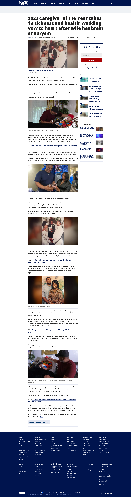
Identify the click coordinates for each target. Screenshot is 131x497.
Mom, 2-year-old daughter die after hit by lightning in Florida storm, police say (86, 135)
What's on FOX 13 (39, 473)
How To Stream (102, 439)
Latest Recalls (22, 468)
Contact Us (69, 479)
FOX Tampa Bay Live (104, 452)
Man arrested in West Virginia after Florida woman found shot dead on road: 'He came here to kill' (96, 90)
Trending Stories (39, 470)
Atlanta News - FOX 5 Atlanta (56, 473)
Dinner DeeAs (86, 443)
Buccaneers (53, 439)
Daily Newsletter (23, 458)
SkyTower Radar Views (40, 439)
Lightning (53, 443)
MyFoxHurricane (39, 452)
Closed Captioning (71, 473)
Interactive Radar (39, 441)
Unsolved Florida (23, 452)
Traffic (68, 439)
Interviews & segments (88, 470)
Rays (52, 441)
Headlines (37, 466)
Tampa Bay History (87, 452)
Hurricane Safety (39, 448)
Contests (37, 475)
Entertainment (40, 464)
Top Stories (21, 439)
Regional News (56, 464)
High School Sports (55, 450)
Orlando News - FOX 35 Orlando (56, 466)
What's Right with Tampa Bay (49, 37)
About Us (70, 464)
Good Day (70, 437)
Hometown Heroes (71, 443)
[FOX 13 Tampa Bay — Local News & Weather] (24, 3)
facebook (99, 493)
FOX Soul (101, 447)
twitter (102, 493)
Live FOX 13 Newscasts (104, 441)
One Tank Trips (86, 445)
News (21, 437)
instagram (105, 493)
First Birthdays (70, 448)
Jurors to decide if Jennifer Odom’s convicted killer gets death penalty (87, 129)
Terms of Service (92, 69)
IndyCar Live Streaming (104, 475)
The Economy (22, 471)
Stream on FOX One (105, 464)
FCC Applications (71, 477)
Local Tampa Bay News (25, 441)
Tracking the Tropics (40, 450)
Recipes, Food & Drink (88, 450)
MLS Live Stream (103, 485)
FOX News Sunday (23, 456)
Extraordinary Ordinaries (73, 445)
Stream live (85, 468)
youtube (108, 493)
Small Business (22, 473)
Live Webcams (38, 443)
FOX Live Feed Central (104, 448)
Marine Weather (39, 445)
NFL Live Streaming (103, 466)
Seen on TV (21, 454)
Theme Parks (86, 447)
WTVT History (70, 471)
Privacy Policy (93, 67)
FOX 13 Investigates (24, 450)
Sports (53, 437)
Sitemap (21, 459)
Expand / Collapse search (111, 3)
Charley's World (70, 441)
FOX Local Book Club (40, 468)
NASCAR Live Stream (104, 473)
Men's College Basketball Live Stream (105, 477)
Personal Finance (23, 470)
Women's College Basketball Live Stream (104, 480)
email (111, 493)
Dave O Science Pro (71, 450)
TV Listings (69, 468)
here (41, 416)
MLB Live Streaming (104, 471)
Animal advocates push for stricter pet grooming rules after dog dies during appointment (86, 142)
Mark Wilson (32, 37)
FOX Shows (37, 471)
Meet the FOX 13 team (72, 466)
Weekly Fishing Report (56, 448)
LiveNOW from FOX (103, 443)
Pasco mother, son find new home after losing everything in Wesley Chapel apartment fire (87, 156)
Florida (20, 443)
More (93, 3)
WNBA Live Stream (103, 483)
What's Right (86, 439)
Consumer (21, 445)
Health (20, 447)
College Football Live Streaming (104, 468)
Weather (38, 437)
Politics (20, 448)
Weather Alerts (38, 447)
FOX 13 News (39, 37)
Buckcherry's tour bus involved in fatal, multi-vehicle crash (86, 149)
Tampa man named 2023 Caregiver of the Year (40, 70)
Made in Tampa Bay (88, 448)
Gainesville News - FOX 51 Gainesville (57, 470)
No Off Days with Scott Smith (56, 445)
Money (21, 464)
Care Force (85, 454)
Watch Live (102, 437)
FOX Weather (38, 454)
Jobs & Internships (71, 470)
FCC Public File (70, 475)
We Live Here (87, 437)
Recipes (69, 447)
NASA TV (101, 450)
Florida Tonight (86, 441)
